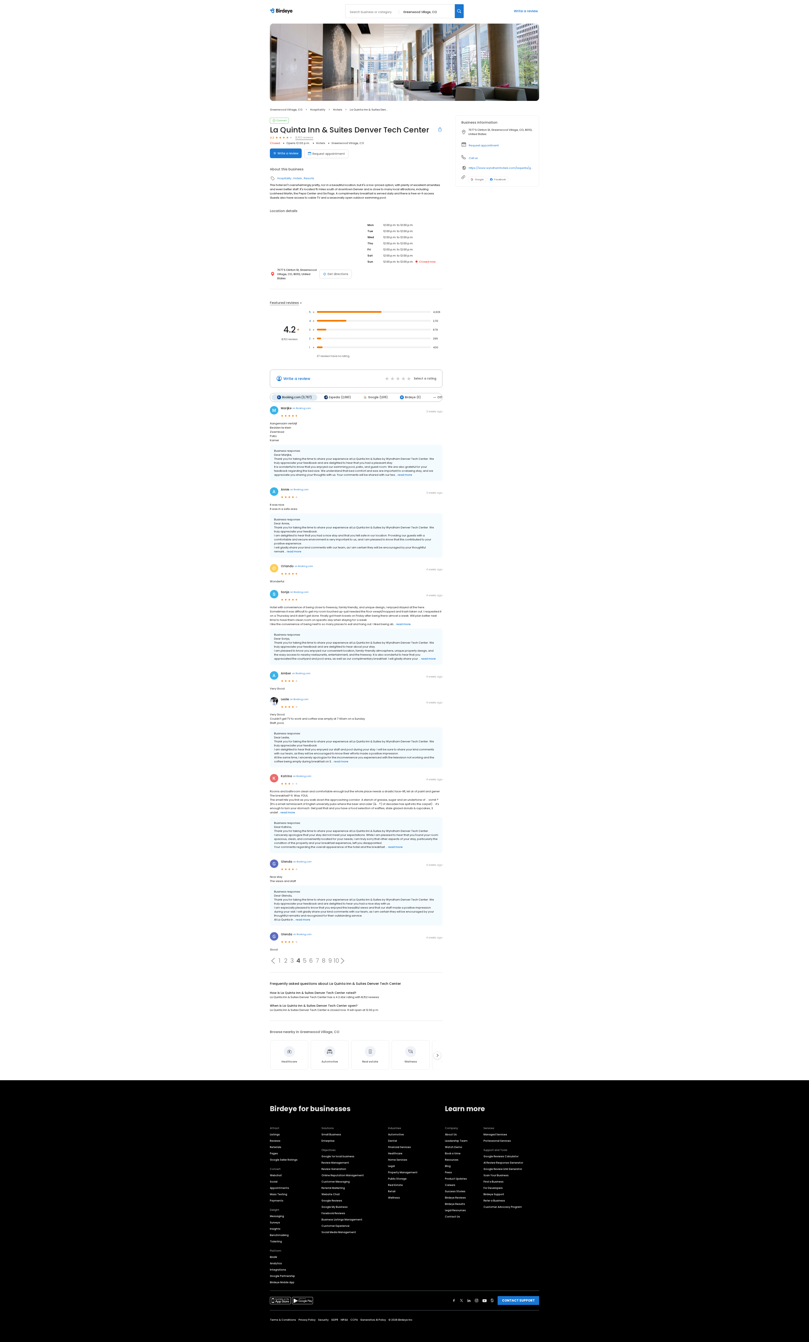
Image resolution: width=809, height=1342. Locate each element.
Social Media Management (338, 1232)
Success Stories (455, 1191)
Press (448, 1172)
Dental (392, 1141)
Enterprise (328, 1141)
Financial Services (399, 1147)
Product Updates (456, 1178)
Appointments (279, 1188)
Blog (448, 1166)
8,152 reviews (304, 137)
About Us (451, 1134)
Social (273, 1181)
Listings (275, 1134)
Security (323, 1320)
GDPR (334, 1320)
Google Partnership (282, 1276)
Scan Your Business (496, 1175)
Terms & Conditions (283, 1320)
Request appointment (328, 154)
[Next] (437, 1055)
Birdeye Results (455, 1204)
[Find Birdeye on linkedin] (469, 1300)
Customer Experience (335, 1226)
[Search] (459, 11)
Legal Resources (455, 1210)
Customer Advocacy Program (503, 1207)
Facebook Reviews (333, 1213)
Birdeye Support (494, 1194)
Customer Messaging (335, 1181)
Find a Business (494, 1181)
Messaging (277, 1216)
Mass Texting (278, 1194)
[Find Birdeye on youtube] (484, 1300)
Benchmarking (279, 1235)
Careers (450, 1185)
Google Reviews (331, 1200)
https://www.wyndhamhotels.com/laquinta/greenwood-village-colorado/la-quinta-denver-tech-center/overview (501, 168)
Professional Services (497, 1141)
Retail (391, 1191)
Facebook (500, 179)
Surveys (275, 1222)
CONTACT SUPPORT (518, 1300)
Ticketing (276, 1241)
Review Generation (333, 1169)
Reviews (275, 1141)
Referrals (275, 1147)
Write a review (526, 11)
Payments (276, 1200)
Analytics (276, 1263)
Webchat (276, 1175)
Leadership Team (456, 1141)
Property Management (403, 1172)
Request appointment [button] (484, 145)
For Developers (493, 1188)
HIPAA (344, 1320)
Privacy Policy (307, 1320)
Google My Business (334, 1207)
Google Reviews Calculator (501, 1156)
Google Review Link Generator (503, 1169)
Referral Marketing (333, 1188)
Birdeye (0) (413, 397)
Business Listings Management (341, 1219)
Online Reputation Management (342, 1175)
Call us (473, 158)
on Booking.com (301, 408)
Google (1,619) (378, 397)
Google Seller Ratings (283, 1160)
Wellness (394, 1197)
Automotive (396, 1134)
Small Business (331, 1134)
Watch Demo (453, 1147)
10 (336, 961)
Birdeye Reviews (455, 1197)
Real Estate (395, 1185)
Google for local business (337, 1156)
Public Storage (397, 1178)
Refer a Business (494, 1200)
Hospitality (317, 110)
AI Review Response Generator (503, 1162)
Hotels (337, 110)
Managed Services (495, 1134)
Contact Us (452, 1216)
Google (479, 179)
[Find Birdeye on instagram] (476, 1300)
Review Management (335, 1162)
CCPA (354, 1320)
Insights (275, 1229)
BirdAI (273, 1257)
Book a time (453, 1153)
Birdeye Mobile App (282, 1282)
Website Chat (330, 1194)
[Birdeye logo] (282, 11)
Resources (451, 1160)
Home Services (397, 1160)
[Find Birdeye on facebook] (454, 1300)
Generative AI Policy (373, 1320)
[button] (273, 961)
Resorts (309, 178)
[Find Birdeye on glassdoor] (492, 1300)
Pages (274, 1153)
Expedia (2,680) (340, 397)
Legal (391, 1166)
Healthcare (395, 1153)
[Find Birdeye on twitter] (461, 1300)
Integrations (278, 1269)
